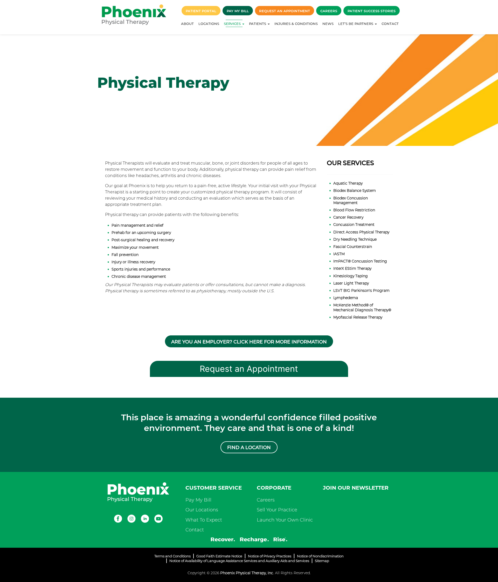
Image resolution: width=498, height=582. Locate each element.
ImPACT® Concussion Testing (360, 261)
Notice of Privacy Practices (269, 556)
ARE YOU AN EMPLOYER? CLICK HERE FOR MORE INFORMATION (249, 342)
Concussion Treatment (354, 224)
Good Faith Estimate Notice (219, 556)
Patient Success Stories (372, 11)
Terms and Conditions (172, 556)
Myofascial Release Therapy (357, 317)
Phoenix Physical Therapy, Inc (246, 573)
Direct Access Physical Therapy (361, 232)
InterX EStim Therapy (352, 268)
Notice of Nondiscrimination (320, 556)
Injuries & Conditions (296, 24)
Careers (328, 11)
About (187, 24)
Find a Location (249, 447)
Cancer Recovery (348, 217)
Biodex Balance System (354, 190)
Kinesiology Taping (350, 276)
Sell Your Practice (277, 510)
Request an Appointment (284, 11)
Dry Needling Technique (355, 239)
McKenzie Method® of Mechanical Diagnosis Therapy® (362, 307)
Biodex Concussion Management (350, 200)
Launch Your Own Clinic (285, 520)
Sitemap (322, 561)
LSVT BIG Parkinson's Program (361, 290)
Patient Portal (201, 11)
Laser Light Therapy (351, 283)
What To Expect (203, 520)
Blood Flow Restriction (354, 210)
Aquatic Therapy (348, 183)
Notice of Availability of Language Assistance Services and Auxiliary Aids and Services (239, 561)
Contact (390, 24)
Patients (258, 24)
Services (233, 24)
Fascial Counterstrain (352, 246)
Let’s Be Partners (356, 24)
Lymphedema (345, 297)
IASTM (339, 254)
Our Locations (201, 510)
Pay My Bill (238, 11)
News (328, 24)
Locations (208, 24)
